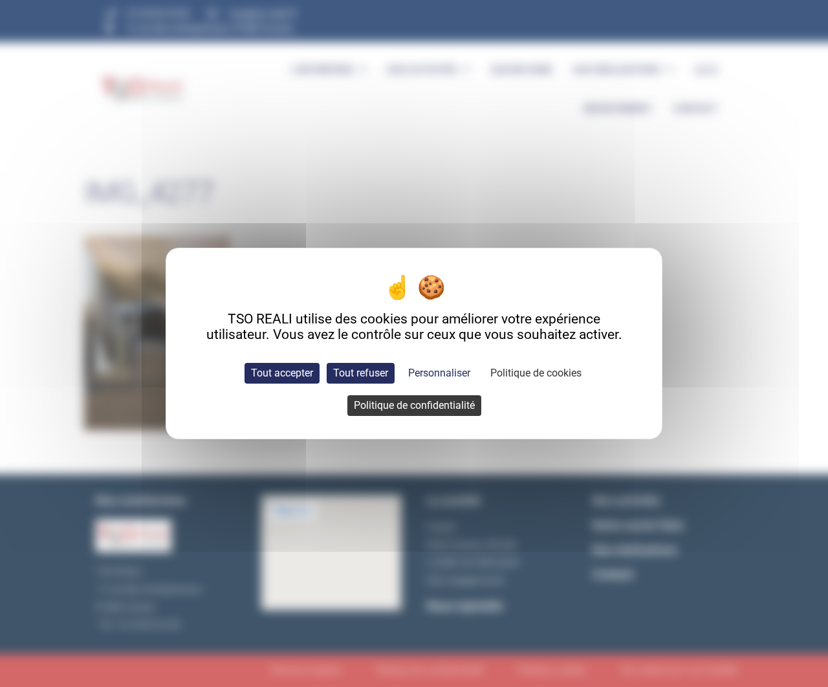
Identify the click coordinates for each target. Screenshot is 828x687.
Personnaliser (439, 373)
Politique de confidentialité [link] (414, 405)
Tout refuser (360, 373)
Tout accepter (282, 373)
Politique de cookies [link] (536, 373)
